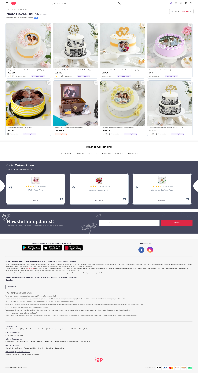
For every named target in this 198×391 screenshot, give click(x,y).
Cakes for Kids (79, 153)
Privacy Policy (83, 329)
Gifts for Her (10, 335)
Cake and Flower (65, 153)
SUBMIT (177, 223)
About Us (8, 329)
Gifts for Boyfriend (22, 341)
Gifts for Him (19, 335)
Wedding (25, 354)
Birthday (8, 354)
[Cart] (186, 3)
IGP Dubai (30, 268)
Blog (22, 329)
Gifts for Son (48, 341)
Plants (8, 348)
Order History (51, 329)
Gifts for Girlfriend (36, 341)
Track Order (42, 329)
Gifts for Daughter (60, 341)
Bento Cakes (119, 153)
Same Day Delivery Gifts (45, 348)
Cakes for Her (92, 153)
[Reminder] (170, 3)
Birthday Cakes (106, 153)
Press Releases (31, 329)
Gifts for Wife (10, 341)
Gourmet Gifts (59, 348)
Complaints (61, 329)
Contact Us (16, 329)
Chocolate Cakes (132, 153)
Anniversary (16, 354)
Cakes (20, 348)
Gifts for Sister (85, 341)
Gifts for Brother (72, 341)
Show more (11, 287)
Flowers (14, 348)
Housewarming (34, 354)
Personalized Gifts (30, 348)
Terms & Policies (72, 329)
